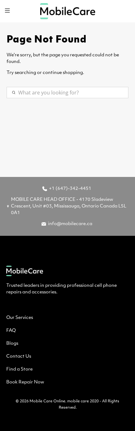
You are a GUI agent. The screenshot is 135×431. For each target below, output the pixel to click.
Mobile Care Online (47, 401)
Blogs (12, 343)
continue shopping (63, 73)
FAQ (11, 330)
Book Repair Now (25, 382)
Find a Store (19, 369)
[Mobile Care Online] (67, 11)
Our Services (19, 317)
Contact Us (18, 356)
